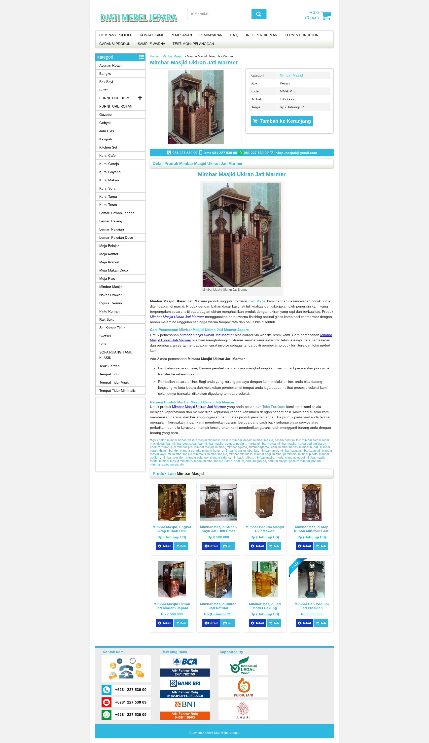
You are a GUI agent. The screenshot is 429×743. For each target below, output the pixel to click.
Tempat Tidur (109, 374)
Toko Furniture (273, 407)
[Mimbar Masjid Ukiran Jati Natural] (218, 596)
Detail (166, 546)
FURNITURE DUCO (115, 98)
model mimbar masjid (310, 457)
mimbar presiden (173, 457)
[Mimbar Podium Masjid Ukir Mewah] (265, 519)
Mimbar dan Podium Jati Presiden (312, 606)
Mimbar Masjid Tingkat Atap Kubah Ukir (172, 529)
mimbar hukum (212, 450)
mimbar (220, 447)
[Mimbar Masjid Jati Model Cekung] (265, 596)
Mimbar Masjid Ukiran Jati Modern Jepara (172, 606)
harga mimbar (257, 443)
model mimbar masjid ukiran (213, 461)
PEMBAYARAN (210, 35)
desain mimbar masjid (258, 440)
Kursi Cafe (107, 155)
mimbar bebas (288, 447)
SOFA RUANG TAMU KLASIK (115, 355)
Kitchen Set (108, 147)
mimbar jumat (269, 450)
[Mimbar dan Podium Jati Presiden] (311, 596)
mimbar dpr (171, 450)
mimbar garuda (190, 450)
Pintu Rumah (109, 311)
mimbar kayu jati (309, 450)
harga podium (307, 443)
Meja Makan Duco (113, 270)
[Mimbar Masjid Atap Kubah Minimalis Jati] (312, 519)
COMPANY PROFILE (115, 35)
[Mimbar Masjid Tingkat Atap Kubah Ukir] (172, 519)
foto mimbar (304, 440)
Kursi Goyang (110, 172)
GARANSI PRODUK (114, 44)
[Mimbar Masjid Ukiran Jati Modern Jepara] (172, 596)
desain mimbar (232, 440)
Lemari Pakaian (111, 229)
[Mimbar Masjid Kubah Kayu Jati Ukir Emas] (218, 519)
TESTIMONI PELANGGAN (193, 44)
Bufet (103, 90)
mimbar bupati (309, 447)
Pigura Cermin (110, 303)
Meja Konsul (109, 262)
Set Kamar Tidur (112, 328)
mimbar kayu (288, 450)
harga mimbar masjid (282, 443)
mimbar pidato (308, 454)
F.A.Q (234, 35)
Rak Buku (106, 319)
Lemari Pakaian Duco (116, 237)
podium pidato (174, 464)
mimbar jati (250, 450)
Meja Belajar (109, 246)
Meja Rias (107, 278)
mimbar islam (233, 450)
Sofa (103, 344)
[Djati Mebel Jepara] (139, 27)
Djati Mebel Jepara (227, 733)
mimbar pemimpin (284, 454)
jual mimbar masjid (201, 447)
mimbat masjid (264, 457)
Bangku (105, 74)
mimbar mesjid (217, 454)
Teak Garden (109, 366)
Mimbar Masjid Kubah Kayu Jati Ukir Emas (218, 529)
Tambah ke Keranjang (284, 121)
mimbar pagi (262, 454)
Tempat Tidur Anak (114, 382)
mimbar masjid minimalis (189, 454)
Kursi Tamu (108, 196)
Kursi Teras (108, 205)
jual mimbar (179, 447)
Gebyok (105, 123)
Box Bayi (106, 82)
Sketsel (105, 336)
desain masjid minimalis (204, 440)
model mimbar (285, 457)
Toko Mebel (257, 301)
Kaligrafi (105, 139)
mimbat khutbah (242, 457)
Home (154, 56)
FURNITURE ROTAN (115, 106)
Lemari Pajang (110, 221)
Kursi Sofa (107, 188)
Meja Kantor (108, 254)
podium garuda (256, 461)
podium (239, 461)
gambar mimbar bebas (175, 443)
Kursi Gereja (109, 164)
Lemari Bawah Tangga (117, 213)
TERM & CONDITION (302, 35)
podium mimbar (299, 461)
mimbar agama (237, 447)
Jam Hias (106, 131)
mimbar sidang (220, 457)
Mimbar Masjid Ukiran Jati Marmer (194, 62)
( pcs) (312, 15)
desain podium (285, 440)
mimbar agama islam (263, 447)
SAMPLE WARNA (151, 44)
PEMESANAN (181, 35)
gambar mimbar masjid (207, 443)
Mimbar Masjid (172, 56)
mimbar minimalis (240, 454)
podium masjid (277, 461)
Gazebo (105, 115)
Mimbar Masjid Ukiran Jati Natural (218, 606)
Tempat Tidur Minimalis (117, 390)
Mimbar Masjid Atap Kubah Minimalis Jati (311, 529)
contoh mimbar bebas (171, 440)
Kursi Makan (109, 180)
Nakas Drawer (110, 295)
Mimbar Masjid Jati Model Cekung (265, 606)
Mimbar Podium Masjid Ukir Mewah (265, 529)
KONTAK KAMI (151, 35)
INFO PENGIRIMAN (261, 35)
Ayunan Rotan (110, 65)
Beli (183, 546)
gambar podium (235, 443)
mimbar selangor (197, 457)
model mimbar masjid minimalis (171, 461)
